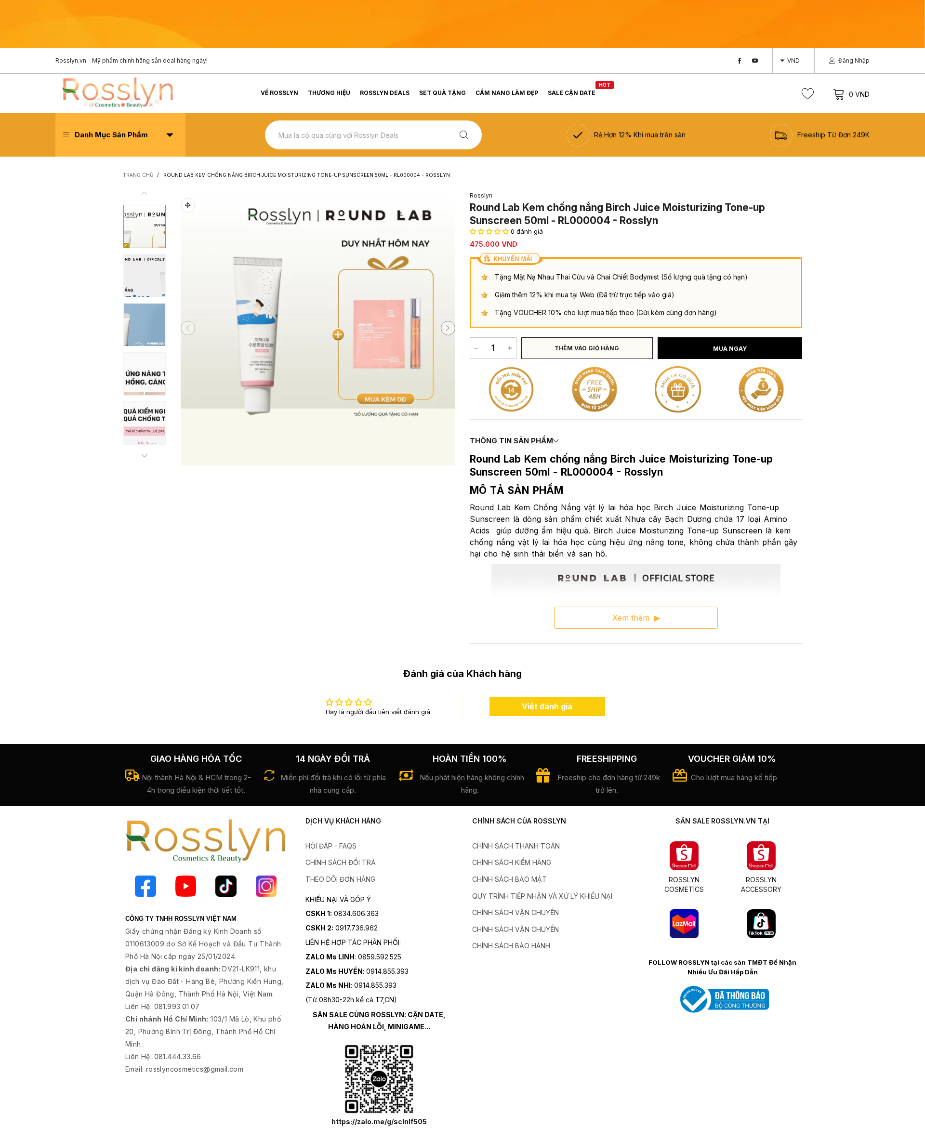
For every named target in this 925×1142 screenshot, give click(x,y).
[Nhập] (464, 135)
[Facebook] (739, 61)
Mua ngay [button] (730, 348)
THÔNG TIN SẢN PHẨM (511, 440)
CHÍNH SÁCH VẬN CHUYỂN (515, 912)
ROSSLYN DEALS (385, 92)
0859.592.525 (379, 957)
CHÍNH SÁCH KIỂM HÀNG (511, 862)
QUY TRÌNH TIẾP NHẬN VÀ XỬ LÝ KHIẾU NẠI (542, 896)
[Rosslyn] (117, 92)
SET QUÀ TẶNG (442, 92)
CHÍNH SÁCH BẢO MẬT (509, 879)
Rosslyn (481, 195)
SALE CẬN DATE (571, 92)
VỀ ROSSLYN (279, 92)
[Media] (188, 205)
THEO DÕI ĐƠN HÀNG (340, 879)
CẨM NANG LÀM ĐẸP (507, 92)
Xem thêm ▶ (636, 618)
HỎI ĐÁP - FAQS (331, 846)
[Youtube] (755, 61)
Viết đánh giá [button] (547, 706)
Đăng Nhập (854, 60)
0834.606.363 (356, 913)
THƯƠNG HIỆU (329, 92)
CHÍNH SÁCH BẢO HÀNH (511, 946)
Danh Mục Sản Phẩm (111, 134)
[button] (188, 328)
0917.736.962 (356, 928)
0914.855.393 (387, 971)
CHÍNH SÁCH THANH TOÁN (516, 846)
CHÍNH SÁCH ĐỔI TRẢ (340, 862)
